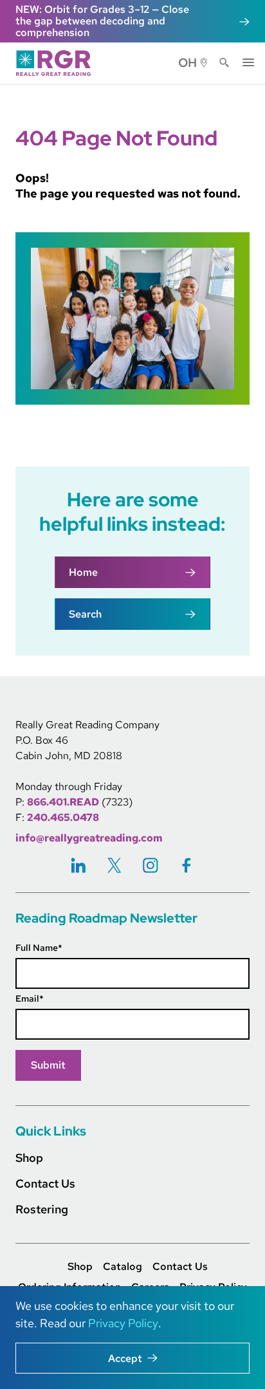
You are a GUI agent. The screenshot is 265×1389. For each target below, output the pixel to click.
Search (224, 63)
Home (83, 572)
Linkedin (78, 865)
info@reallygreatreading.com (89, 838)
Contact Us (45, 1183)
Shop (29, 1157)
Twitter (114, 865)
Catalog (122, 1267)
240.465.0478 (63, 817)
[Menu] (248, 61)
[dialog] (132, 1337)
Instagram (150, 865)
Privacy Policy (123, 1323)
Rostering (41, 1209)
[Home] (57, 63)
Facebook (186, 865)
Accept (125, 1358)
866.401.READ (63, 802)
